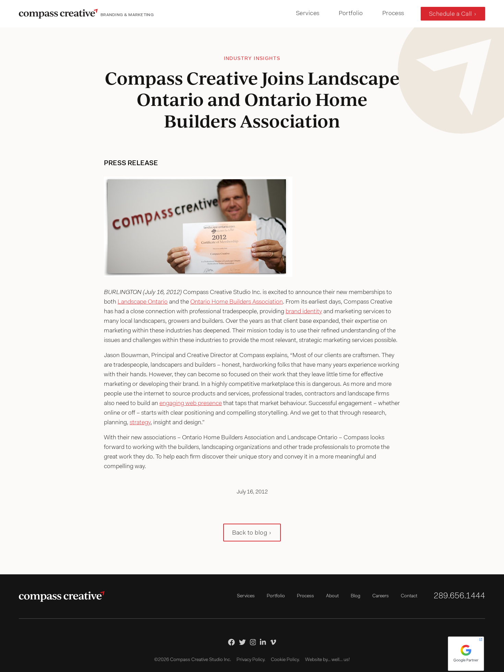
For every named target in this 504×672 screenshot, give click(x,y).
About (332, 596)
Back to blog (249, 533)
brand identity (304, 312)
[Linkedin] (263, 642)
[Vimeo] (273, 642)
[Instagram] (253, 642)
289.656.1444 (459, 596)
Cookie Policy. (285, 660)
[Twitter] (242, 642)
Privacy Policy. (251, 660)
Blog (355, 596)
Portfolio (351, 14)
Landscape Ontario (143, 302)
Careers (380, 596)
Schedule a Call (450, 14)
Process (393, 14)
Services (308, 14)
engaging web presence (190, 404)
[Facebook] (231, 642)
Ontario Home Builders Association (236, 302)
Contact (409, 596)
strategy (140, 423)
